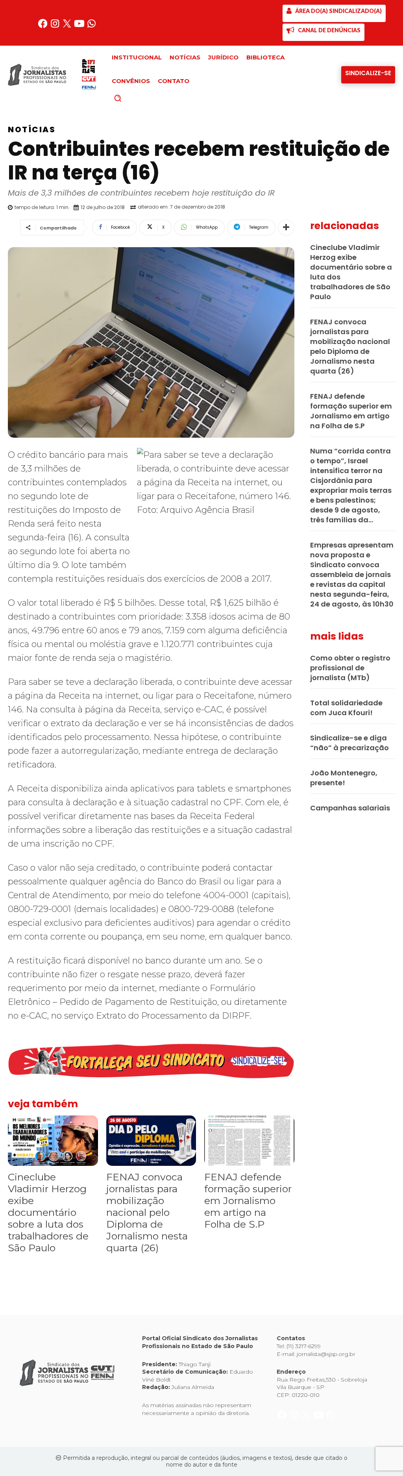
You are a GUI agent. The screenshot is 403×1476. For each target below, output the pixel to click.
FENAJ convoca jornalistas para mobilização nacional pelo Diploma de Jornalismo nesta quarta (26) (147, 1212)
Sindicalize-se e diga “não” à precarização (349, 743)
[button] (131, 98)
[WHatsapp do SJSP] (91, 26)
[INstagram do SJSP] (56, 26)
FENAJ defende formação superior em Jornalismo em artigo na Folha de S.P (248, 1200)
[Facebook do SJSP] (43, 26)
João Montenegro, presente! (343, 778)
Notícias (31, 129)
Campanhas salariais (350, 808)
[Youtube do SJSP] (80, 26)
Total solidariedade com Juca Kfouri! (346, 708)
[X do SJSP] (68, 26)
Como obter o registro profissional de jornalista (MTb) (350, 668)
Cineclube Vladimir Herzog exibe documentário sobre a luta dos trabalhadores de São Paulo (48, 1212)
